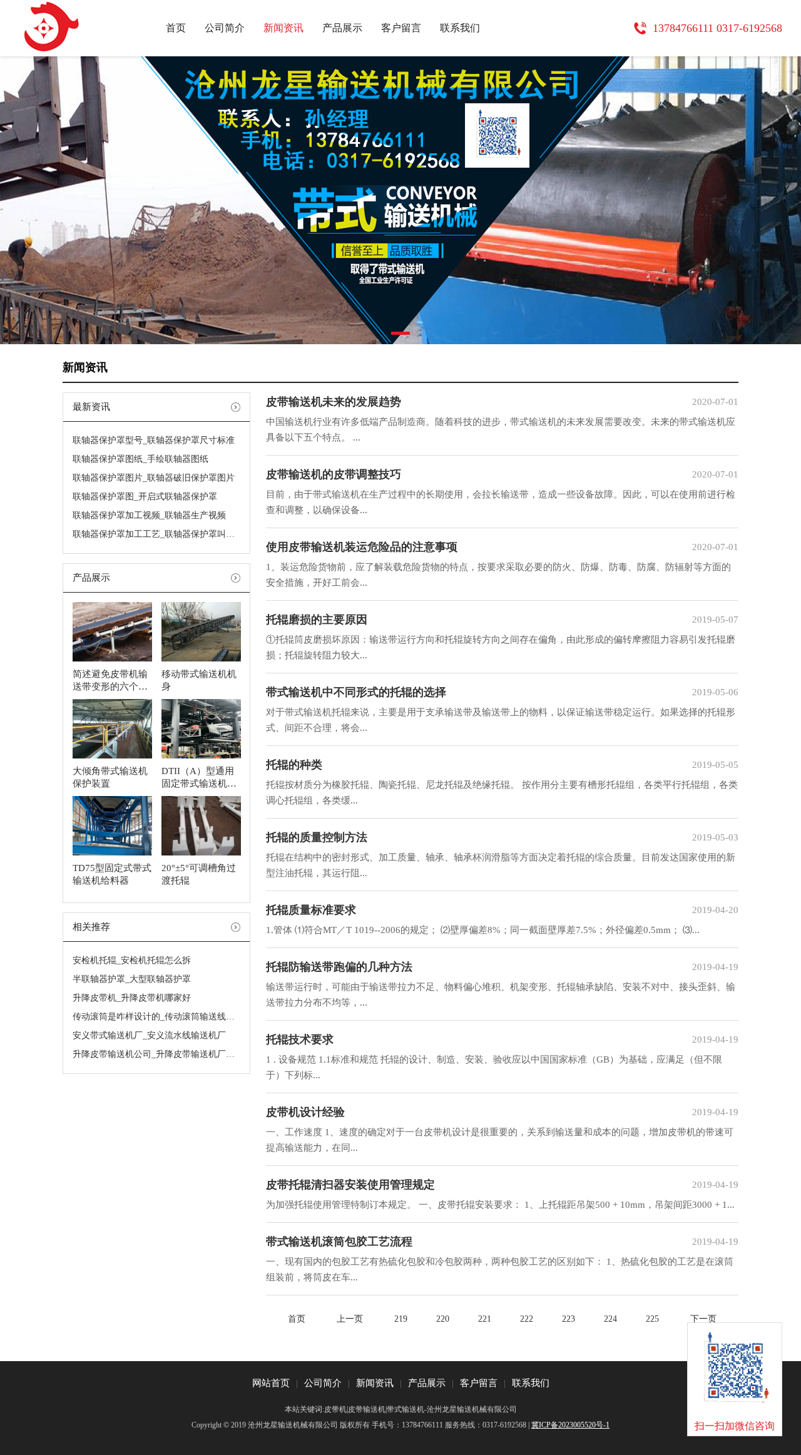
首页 (176, 28)
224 (610, 1319)
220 (442, 1319)
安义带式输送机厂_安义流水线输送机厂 (149, 1035)
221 (484, 1319)
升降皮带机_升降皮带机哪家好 (132, 998)
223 (568, 1319)
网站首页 (271, 1383)
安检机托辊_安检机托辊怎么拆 (132, 960)
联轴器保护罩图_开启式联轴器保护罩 (145, 496)
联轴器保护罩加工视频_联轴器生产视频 (149, 515)
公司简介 (225, 28)
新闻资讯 (283, 28)
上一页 (350, 1319)
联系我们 (460, 28)
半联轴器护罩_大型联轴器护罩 (132, 979)
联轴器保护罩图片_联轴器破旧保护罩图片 (154, 477)
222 (526, 1319)
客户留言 (401, 28)
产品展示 (342, 28)
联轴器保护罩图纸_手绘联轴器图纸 (140, 459)
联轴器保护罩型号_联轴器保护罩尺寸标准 (154, 440)
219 (400, 1319)
